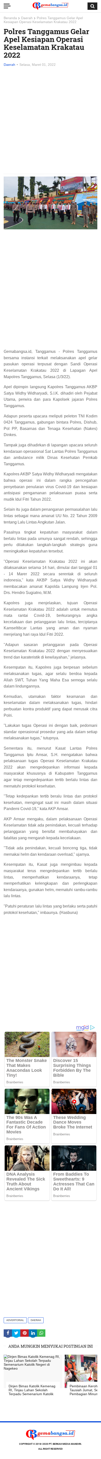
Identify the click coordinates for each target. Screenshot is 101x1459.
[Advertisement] (50, 120)
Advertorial (15, 1320)
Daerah (27, 18)
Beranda (10, 18)
